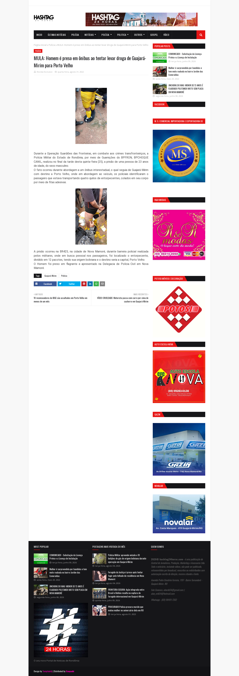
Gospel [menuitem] (154, 34)
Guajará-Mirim (50, 275)
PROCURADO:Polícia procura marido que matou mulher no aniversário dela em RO (126, 608)
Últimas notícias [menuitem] (57, 34)
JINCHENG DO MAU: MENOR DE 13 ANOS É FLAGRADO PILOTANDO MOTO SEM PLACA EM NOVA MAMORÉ (185, 88)
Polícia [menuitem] (75, 34)
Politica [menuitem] (121, 34)
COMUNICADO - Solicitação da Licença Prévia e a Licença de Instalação (185, 55)
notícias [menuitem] (89, 34)
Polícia (52, 44)
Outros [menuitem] (138, 34)
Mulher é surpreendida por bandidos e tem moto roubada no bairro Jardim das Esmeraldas (185, 71)
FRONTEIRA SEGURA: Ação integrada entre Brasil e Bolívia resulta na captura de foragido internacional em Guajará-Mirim (126, 593)
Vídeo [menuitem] (166, 34)
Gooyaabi (70, 671)
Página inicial (40, 44)
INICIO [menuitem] (39, 34)
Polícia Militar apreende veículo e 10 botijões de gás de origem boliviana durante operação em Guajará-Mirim (127, 558)
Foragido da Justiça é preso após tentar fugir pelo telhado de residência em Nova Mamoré (126, 575)
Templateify (47, 671)
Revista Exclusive (44, 71)
